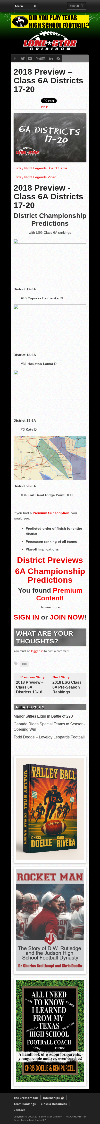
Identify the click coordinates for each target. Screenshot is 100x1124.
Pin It (44, 107)
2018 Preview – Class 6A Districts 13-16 (29, 687)
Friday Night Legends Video (35, 177)
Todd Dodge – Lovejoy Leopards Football (49, 737)
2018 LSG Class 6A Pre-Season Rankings (67, 687)
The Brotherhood (26, 1098)
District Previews (50, 560)
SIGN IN (26, 617)
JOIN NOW (67, 617)
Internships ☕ (53, 1098)
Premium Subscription (51, 513)
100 (24, 664)
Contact (19, 1110)
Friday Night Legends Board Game (40, 168)
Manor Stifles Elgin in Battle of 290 (43, 716)
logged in (37, 651)
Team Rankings (25, 1104)
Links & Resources (54, 1104)
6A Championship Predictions (50, 575)
